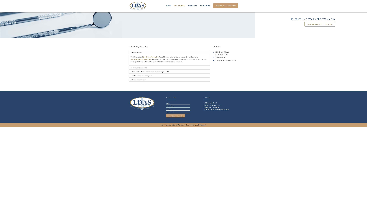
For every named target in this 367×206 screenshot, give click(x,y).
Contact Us (169, 112)
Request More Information (226, 5)
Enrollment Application (150, 57)
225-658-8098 (173, 59)
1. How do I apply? (136, 52)
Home (168, 6)
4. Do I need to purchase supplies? (141, 76)
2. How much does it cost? (139, 68)
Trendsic (203, 125)
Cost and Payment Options (319, 24)
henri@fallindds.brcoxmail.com (141, 59)
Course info (179, 6)
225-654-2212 (183, 59)
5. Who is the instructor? (138, 80)
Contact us (205, 6)
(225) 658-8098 (220, 57)
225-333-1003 (195, 59)
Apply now (192, 6)
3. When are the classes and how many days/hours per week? (150, 72)
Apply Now (169, 109)
